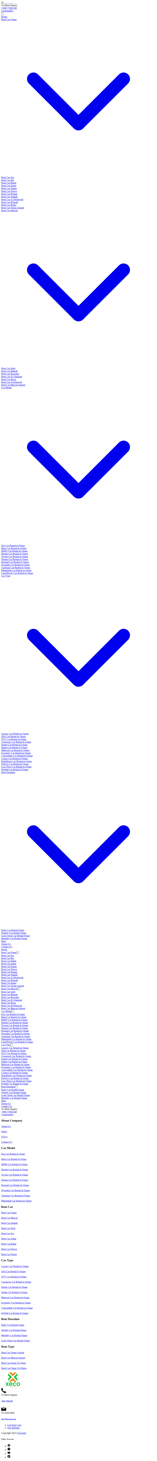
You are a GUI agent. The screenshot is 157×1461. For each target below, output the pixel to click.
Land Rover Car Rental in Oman (17, 573)
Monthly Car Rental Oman (14, 938)
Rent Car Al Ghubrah (11, 376)
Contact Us (6, 946)
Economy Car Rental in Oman (16, 753)
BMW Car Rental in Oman (14, 551)
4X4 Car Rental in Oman (13, 736)
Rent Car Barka (8, 205)
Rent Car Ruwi (8, 379)
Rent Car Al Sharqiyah (12, 199)
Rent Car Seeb (8, 368)
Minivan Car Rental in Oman (15, 750)
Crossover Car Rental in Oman (16, 742)
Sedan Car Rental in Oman (14, 747)
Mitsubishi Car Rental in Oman (16, 570)
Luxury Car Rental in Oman (15, 733)
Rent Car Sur (7, 177)
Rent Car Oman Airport (12, 207)
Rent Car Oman (9, 952)
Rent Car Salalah (9, 196)
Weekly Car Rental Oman (13, 933)
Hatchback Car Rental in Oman (16, 761)
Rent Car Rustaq (9, 194)
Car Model (6, 1011)
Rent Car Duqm (9, 188)
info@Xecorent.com (8, 1419)
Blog (3, 941)
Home (4, 16)
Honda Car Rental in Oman (14, 553)
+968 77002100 (9, 8)
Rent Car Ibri (7, 180)
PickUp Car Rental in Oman (15, 764)
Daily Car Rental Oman (12, 930)
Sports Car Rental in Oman (14, 744)
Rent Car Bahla (8, 183)
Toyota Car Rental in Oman (14, 556)
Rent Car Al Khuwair (11, 382)
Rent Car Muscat (9, 988)
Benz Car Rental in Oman (13, 548)
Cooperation (7, 11)
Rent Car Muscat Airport (13, 385)
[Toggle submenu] (18, 952)
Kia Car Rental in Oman (13, 545)
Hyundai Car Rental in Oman (15, 565)
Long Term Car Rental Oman (15, 935)
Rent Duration (8, 1086)
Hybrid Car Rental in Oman (14, 769)
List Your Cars (14, 1425)
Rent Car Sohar (8, 185)
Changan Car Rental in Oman (15, 567)
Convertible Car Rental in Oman (17, 755)
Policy (4, 1131)
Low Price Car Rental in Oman (16, 767)
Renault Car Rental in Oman (15, 562)
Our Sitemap (13, 1428)
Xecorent (21, 1433)
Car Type (5, 1045)
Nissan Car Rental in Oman (14, 559)
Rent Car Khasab (9, 202)
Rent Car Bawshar (10, 374)
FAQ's (4, 1136)
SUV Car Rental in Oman (13, 739)
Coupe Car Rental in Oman (14, 758)
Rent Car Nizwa (9, 191)
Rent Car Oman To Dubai (13, 1368)
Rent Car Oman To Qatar (13, 1363)
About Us (6, 944)
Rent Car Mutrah (9, 371)
